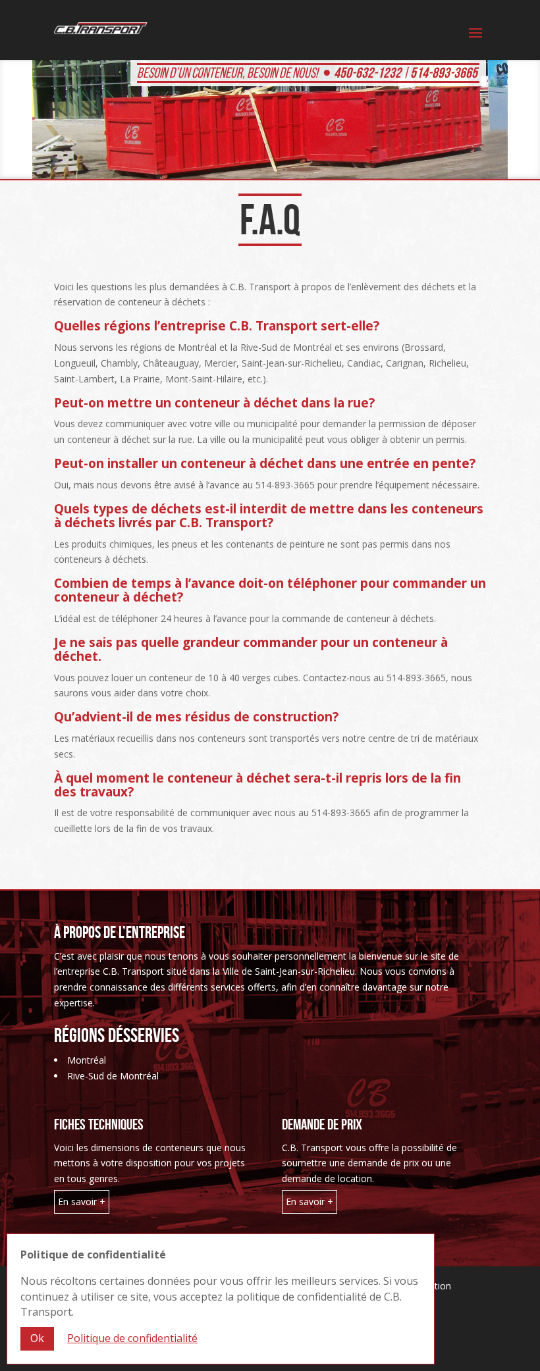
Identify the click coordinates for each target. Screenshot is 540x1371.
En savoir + (81, 1201)
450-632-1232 (367, 72)
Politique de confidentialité (132, 1338)
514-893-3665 (443, 72)
